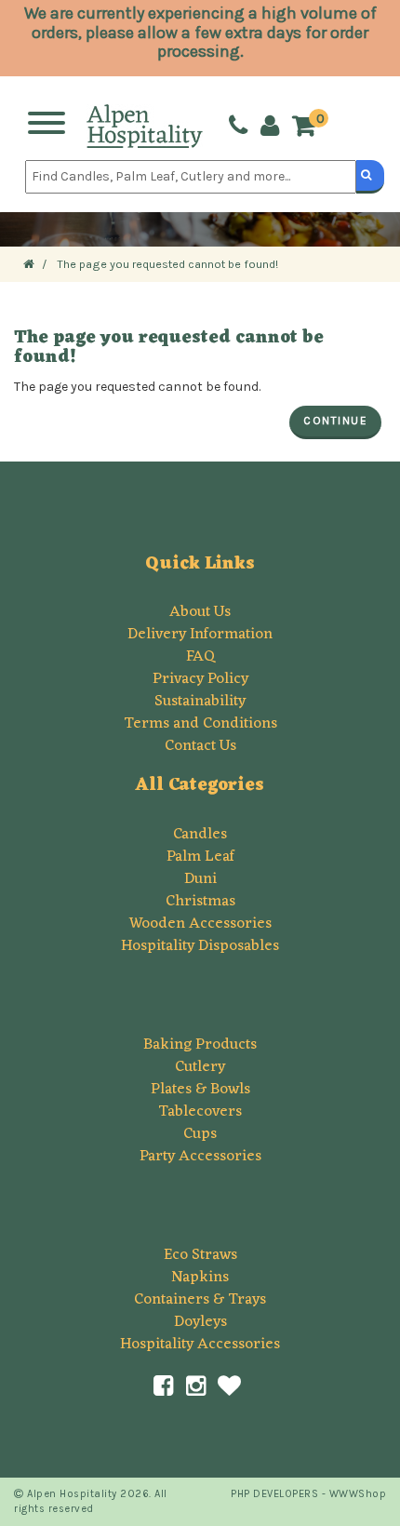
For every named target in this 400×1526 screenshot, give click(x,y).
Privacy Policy (200, 679)
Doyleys (200, 1322)
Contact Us (200, 746)
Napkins (200, 1278)
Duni (200, 879)
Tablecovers (200, 1112)
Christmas (200, 902)
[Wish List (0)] (230, 1386)
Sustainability (200, 702)
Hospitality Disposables (200, 946)
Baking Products (200, 1045)
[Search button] (370, 177)
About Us (200, 612)
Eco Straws (200, 1255)
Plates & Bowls (200, 1090)
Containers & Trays (200, 1300)
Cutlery (200, 1067)
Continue (335, 420)
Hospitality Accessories (200, 1345)
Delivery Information (200, 635)
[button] (308, 127)
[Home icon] (28, 264)
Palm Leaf (200, 857)
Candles (200, 835)
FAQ (200, 657)
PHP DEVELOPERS (274, 1494)
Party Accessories (200, 1157)
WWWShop (358, 1494)
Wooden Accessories (200, 924)
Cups (200, 1134)
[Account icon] (269, 126)
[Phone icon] (238, 126)
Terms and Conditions (200, 724)
